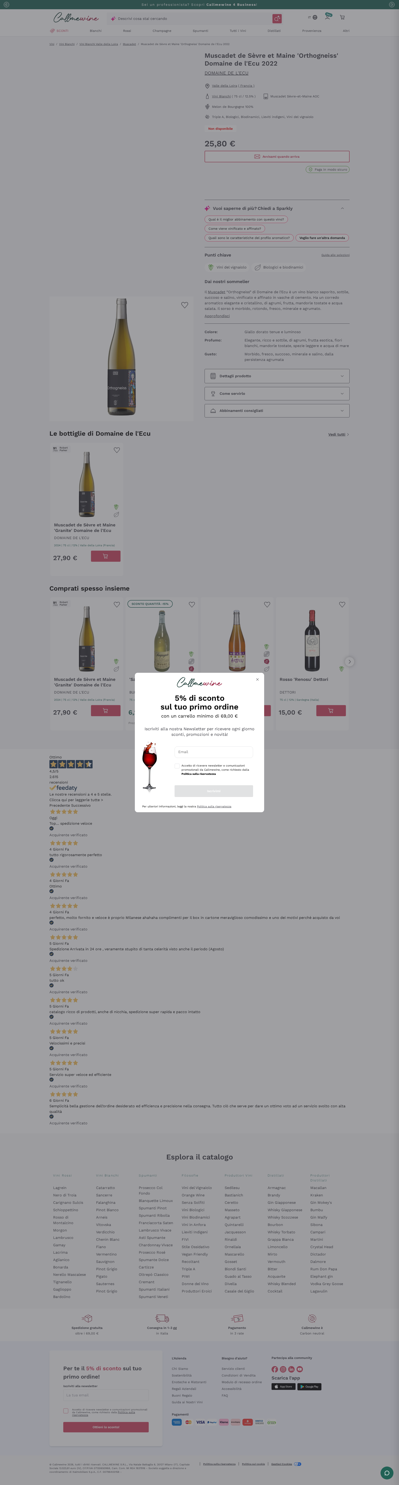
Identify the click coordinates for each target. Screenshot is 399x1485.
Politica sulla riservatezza (214, 806)
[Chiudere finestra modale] (257, 679)
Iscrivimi (214, 791)
